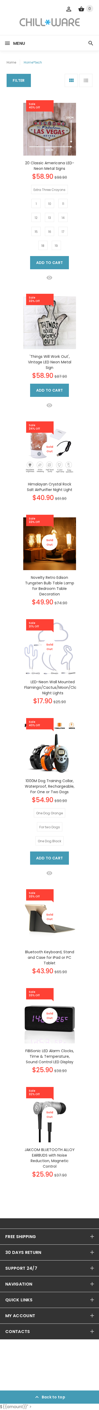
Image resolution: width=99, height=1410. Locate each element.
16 (49, 231)
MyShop (27, 1376)
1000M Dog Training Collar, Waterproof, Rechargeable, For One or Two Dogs (49, 786)
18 (42, 245)
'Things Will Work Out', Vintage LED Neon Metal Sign (49, 362)
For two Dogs (49, 827)
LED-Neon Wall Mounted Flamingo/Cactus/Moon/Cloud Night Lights (52, 687)
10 (49, 203)
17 (63, 231)
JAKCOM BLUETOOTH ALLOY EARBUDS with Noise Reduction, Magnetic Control (50, 1158)
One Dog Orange (49, 813)
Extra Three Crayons (49, 189)
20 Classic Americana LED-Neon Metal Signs (49, 165)
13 (49, 217)
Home (11, 62)
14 (63, 217)
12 (36, 217)
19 (56, 245)
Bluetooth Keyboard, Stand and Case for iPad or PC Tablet (49, 957)
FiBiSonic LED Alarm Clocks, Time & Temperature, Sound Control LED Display (49, 1056)
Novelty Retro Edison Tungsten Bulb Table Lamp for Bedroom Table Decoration (49, 586)
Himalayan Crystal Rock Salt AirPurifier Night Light (49, 487)
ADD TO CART (49, 262)
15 (36, 231)
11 (63, 203)
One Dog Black (49, 841)
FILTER (19, 80)
